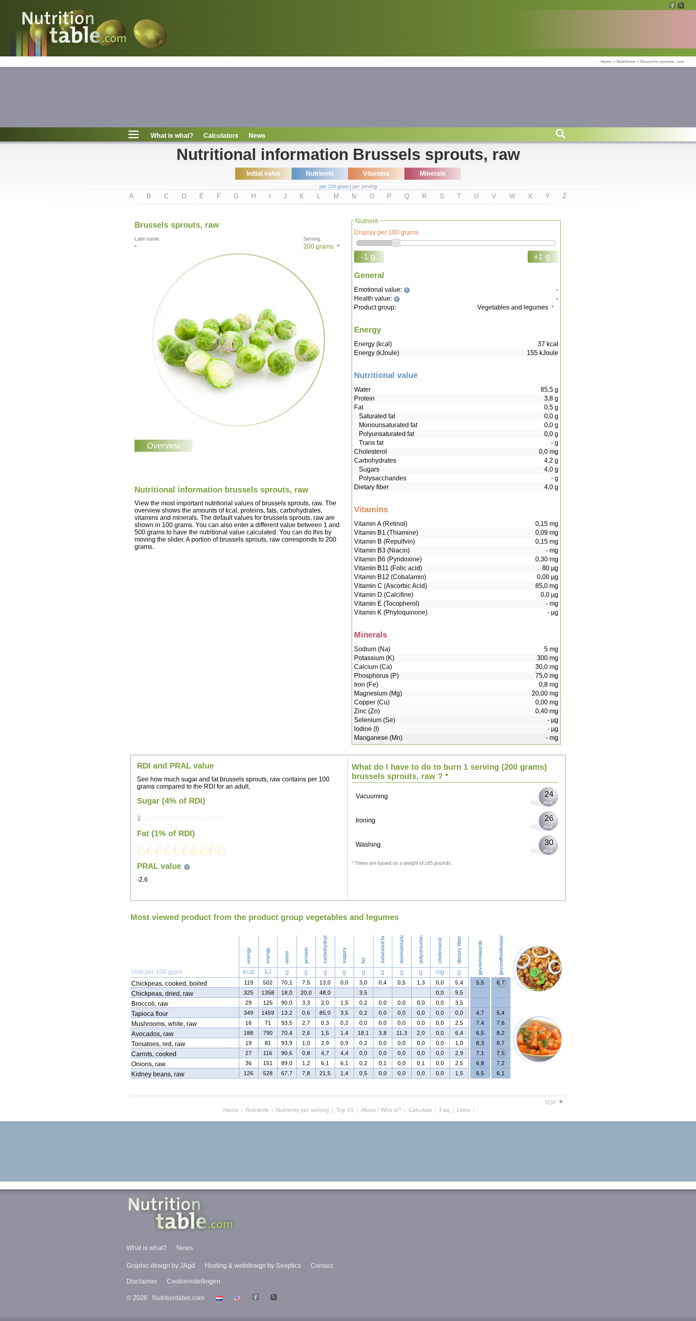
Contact (322, 1265)
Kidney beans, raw (157, 1074)
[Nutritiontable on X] (272, 1297)
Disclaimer (141, 1281)
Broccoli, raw (149, 1003)
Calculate (420, 1110)
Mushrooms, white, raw (164, 1023)
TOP (551, 1102)
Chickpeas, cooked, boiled (169, 983)
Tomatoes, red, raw (158, 1044)
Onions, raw (148, 1064)
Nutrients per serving (302, 1110)
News (257, 135)
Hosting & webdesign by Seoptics (253, 1265)
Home (606, 61)
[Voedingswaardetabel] (218, 1297)
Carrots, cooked (153, 1054)
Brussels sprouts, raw (662, 61)
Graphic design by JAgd (160, 1265)
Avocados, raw (152, 1033)
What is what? (172, 135)
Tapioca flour (149, 1013)
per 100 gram (334, 186)
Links (463, 1110)
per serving (364, 186)
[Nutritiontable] (74, 29)
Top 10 (345, 1110)
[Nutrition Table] (236, 1297)
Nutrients (257, 1110)
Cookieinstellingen (193, 1281)
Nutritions (626, 61)
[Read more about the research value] (408, 289)
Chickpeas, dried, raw (162, 993)
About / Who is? (381, 1110)
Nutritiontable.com (178, 1297)
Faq (444, 1110)
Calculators (220, 135)
